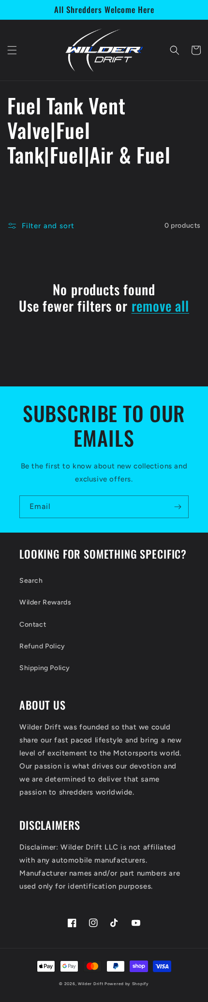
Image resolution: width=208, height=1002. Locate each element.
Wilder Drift (90, 983)
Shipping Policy (44, 668)
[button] (12, 50)
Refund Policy (42, 646)
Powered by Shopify (126, 983)
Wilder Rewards (45, 602)
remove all (160, 306)
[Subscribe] (177, 506)
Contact (32, 624)
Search (31, 580)
